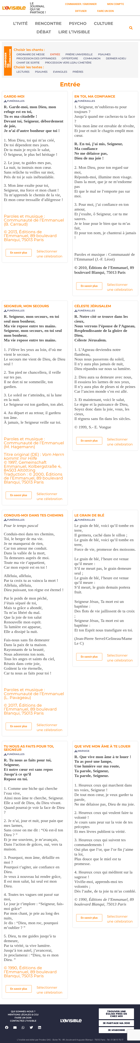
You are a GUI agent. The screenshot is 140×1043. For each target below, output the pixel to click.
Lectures (23, 71)
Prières (78, 71)
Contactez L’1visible (23, 1020)
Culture (103, 23)
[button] (131, 28)
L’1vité (20, 23)
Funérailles (15, 101)
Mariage (84, 751)
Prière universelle (79, 54)
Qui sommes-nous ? (23, 1011)
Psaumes (104, 54)
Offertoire (70, 58)
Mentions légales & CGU (23, 1014)
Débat (43, 31)
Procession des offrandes (36, 58)
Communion (91, 58)
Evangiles (60, 71)
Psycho (78, 23)
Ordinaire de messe (30, 54)
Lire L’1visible (74, 31)
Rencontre (48, 23)
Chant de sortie (28, 62)
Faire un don (23, 1017)
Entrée (55, 54)
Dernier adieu (116, 58)
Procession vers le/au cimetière (68, 62)
